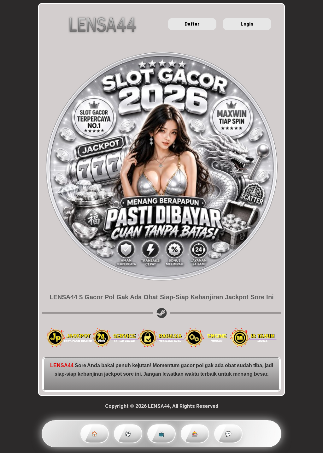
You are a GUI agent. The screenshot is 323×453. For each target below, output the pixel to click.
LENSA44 (61, 365)
